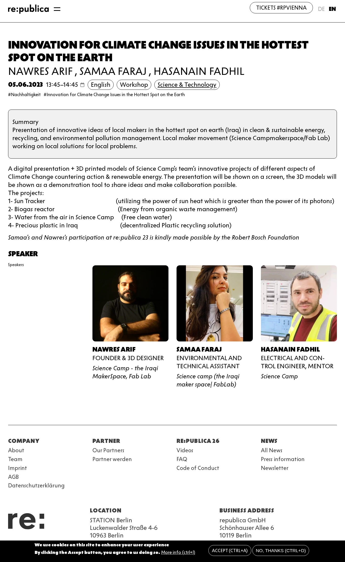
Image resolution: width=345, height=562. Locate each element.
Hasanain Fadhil (199, 71)
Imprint (17, 468)
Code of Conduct (198, 468)
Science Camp (279, 376)
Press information (283, 459)
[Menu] (57, 9)
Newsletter (274, 468)
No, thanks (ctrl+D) (281, 550)
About (16, 450)
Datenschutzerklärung (36, 485)
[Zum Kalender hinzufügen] (82, 84)
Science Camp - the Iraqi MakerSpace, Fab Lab (125, 372)
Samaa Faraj (113, 71)
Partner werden (112, 459)
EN (332, 9)
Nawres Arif (40, 71)
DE (321, 9)
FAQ (182, 459)
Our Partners (108, 450)
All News (271, 450)
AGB (13, 476)
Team (15, 459)
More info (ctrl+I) (178, 552)
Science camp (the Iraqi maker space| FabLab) (208, 380)
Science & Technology (187, 85)
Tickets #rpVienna (281, 7)
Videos (185, 450)
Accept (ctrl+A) (230, 550)
